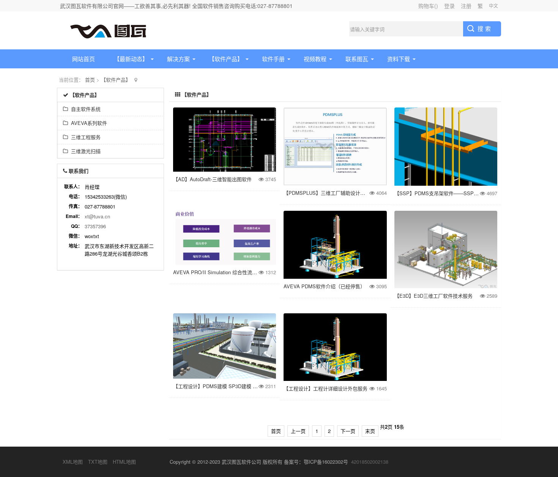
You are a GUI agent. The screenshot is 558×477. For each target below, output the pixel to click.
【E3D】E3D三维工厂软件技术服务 (433, 295)
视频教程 (315, 59)
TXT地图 (97, 461)
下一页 (347, 430)
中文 (493, 5)
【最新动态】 (131, 59)
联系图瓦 (356, 59)
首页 (90, 79)
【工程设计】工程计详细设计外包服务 (325, 388)
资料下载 (398, 59)
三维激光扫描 (84, 151)
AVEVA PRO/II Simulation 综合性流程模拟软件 (225, 272)
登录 (449, 5)
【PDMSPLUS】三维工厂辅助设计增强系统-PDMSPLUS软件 (351, 192)
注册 (466, 5)
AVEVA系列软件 (87, 122)
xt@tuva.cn (97, 216)
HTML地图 (124, 461)
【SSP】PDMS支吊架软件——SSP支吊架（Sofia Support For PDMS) (472, 193)
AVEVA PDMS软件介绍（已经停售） (324, 286)
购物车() (428, 5)
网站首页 (83, 59)
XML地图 (73, 461)
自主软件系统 (84, 108)
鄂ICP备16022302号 (326, 461)
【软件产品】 (226, 59)
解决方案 (178, 59)
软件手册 (273, 59)
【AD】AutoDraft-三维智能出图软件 (212, 179)
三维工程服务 (84, 137)
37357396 (95, 226)
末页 (370, 430)
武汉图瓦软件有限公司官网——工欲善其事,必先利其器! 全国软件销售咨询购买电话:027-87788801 (176, 5)
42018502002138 (369, 461)
